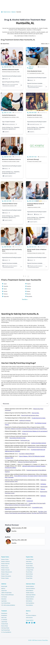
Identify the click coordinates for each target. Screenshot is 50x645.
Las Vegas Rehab (29, 569)
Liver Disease (4, 596)
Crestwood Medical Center (9, 203)
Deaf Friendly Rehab (5, 630)
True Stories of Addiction (31, 615)
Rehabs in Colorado (5, 569)
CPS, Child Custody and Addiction (8, 605)
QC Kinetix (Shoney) (33, 159)
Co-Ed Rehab (4, 619)
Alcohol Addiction (29, 590)
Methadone (43, 484)
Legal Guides (4, 601)
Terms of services (38, 640)
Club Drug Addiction (30, 603)
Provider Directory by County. (39, 418)
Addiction (3, 583)
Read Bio (14, 531)
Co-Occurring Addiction (6, 632)
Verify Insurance (29, 617)
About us (28, 610)
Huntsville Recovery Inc (9, 115)
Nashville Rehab (29, 563)
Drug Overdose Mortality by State (17, 437)
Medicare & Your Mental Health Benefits (27, 462)
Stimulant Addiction (30, 586)
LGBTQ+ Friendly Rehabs (6, 592)
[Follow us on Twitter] (29, 623)
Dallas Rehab (28, 561)
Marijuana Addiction (30, 596)
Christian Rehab (4, 623)
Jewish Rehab (4, 621)
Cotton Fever (4, 590)
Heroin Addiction (29, 605)
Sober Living (3, 617)
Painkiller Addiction (30, 592)
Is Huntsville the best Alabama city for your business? (34, 431)
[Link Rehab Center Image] (12, 56)
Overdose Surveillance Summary (38, 443)
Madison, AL (25, 433)
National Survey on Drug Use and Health (37, 447)
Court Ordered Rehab (5, 603)
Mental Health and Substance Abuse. (30, 415)
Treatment (4, 610)
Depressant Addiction (30, 588)
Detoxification (4, 613)
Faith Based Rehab (5, 628)
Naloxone (43, 489)
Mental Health (4, 586)
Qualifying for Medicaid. (25, 420)
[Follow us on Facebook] (27, 623)
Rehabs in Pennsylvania (6, 576)
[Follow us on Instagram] (32, 623)
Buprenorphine (44, 486)
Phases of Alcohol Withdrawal (7, 594)
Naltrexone (43, 495)
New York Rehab (29, 574)
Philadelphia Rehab (30, 567)
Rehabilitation (4, 615)
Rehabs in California (5, 561)
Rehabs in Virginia (5, 578)
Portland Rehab (29, 576)
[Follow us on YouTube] (34, 623)
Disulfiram (29, 498)
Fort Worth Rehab (29, 559)
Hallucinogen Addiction (30, 594)
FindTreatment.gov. (25, 440)
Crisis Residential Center (34, 71)
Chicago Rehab (29, 578)
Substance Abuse (30, 583)
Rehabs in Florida (4, 559)
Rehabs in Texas (4, 565)
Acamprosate (30, 500)
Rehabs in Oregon (5, 574)
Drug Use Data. (35, 412)
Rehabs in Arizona (5, 567)
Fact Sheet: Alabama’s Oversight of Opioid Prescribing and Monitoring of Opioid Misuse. (26, 428)
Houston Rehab (29, 565)
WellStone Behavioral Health (10, 69)
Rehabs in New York (5, 563)
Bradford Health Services (34, 115)
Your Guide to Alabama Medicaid (26, 453)
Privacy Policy (45, 640)
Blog (27, 613)
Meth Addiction (29, 601)
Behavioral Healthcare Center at (11, 159)
